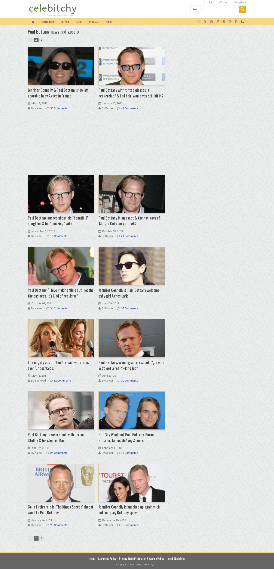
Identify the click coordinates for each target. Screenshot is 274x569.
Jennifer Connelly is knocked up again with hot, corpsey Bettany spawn (129, 509)
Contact (209, 2)
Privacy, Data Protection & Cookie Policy (141, 558)
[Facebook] (217, 22)
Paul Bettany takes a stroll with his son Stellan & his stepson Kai (56, 437)
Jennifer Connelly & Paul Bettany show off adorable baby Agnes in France (58, 93)
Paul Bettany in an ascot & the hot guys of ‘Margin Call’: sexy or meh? (129, 220)
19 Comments (58, 236)
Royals (65, 22)
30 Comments (58, 108)
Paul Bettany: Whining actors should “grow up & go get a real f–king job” (131, 365)
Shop (79, 22)
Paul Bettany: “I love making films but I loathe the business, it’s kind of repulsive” (61, 293)
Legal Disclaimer (176, 558)
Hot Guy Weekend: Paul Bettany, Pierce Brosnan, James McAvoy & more (126, 437)
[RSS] (242, 22)
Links (109, 22)
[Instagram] (211, 22)
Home (92, 558)
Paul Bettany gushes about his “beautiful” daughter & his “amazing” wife (58, 220)
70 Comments (129, 380)
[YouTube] (230, 22)
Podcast (94, 22)
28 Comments (58, 525)
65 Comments (129, 308)
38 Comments (129, 452)
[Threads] (223, 22)
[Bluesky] (199, 22)
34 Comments (58, 308)
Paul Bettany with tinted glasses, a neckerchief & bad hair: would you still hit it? (131, 93)
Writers (224, 2)
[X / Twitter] (205, 22)
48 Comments (129, 108)
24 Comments (58, 452)
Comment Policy (107, 558)
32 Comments (62, 380)
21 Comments (129, 236)
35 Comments (129, 525)
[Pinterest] (236, 22)
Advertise (239, 2)
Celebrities (48, 22)
